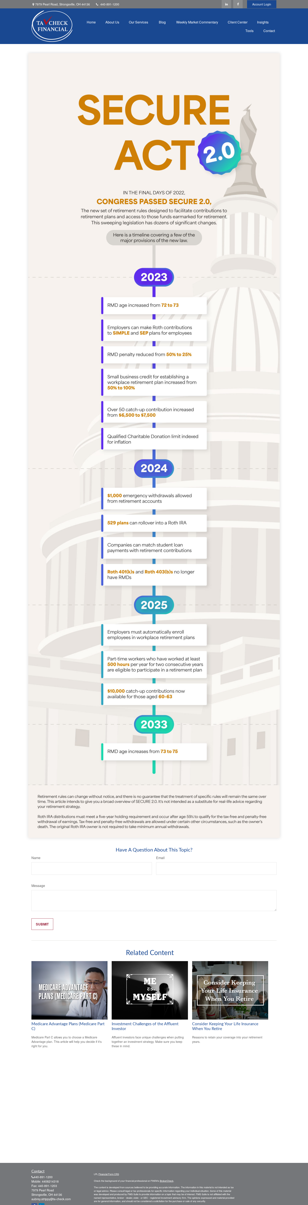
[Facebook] (238, 4)
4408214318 (50, 1181)
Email (160, 857)
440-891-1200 (109, 4)
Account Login (261, 4)
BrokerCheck (166, 1180)
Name (35, 857)
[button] (91, 22)
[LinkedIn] (226, 4)
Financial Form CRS (108, 1174)
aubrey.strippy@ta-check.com (51, 1199)
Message (38, 885)
